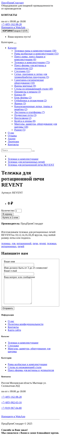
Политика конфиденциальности (25, 324)
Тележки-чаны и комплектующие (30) (35, 50)
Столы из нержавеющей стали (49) (33, 88)
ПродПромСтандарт (12, 2)
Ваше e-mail (10, 270)
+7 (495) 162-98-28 (11, 24)
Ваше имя (9, 261)
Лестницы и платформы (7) (29, 112)
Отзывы (12, 135)
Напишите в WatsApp (13, 27)
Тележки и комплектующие (23, 342)
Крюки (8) (20, 94)
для (13, 243)
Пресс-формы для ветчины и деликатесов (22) (30, 67)
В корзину (7, 214)
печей (21, 246)
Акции (11, 138)
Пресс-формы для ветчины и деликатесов (31, 370)
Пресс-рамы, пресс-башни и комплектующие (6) (29, 58)
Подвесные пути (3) (25, 115)
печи (35, 243)
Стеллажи (13, 345)
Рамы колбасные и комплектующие (27, 364)
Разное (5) (19, 129)
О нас (11, 132)
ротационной (24, 243)
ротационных (8, 246)
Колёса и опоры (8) (24, 121)
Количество (7, 210)
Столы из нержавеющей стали (24, 367)
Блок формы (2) (23, 97)
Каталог (12, 47)
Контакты (13, 144)
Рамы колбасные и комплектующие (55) (36, 53)
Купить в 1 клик (10, 217)
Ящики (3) (20, 103)
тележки (51, 243)
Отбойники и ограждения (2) (30, 100)
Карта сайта (14, 330)
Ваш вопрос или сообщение (19, 277)
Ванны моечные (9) (25, 85)
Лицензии (13, 141)
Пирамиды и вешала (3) (27, 91)
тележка (5, 243)
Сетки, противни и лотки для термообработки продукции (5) (31, 75)
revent (42, 243)
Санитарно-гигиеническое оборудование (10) (29, 81)
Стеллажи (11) (22, 71)
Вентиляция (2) (22, 118)
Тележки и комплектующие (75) (32, 62)
